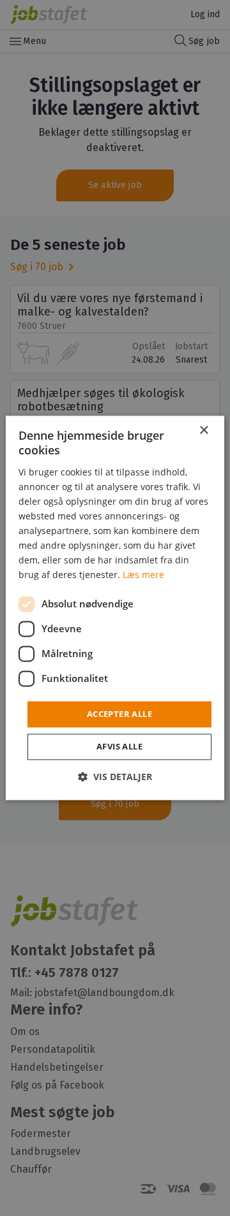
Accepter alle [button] (119, 714)
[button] (115, 777)
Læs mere (143, 575)
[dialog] (115, 608)
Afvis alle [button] (119, 747)
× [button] (203, 430)
